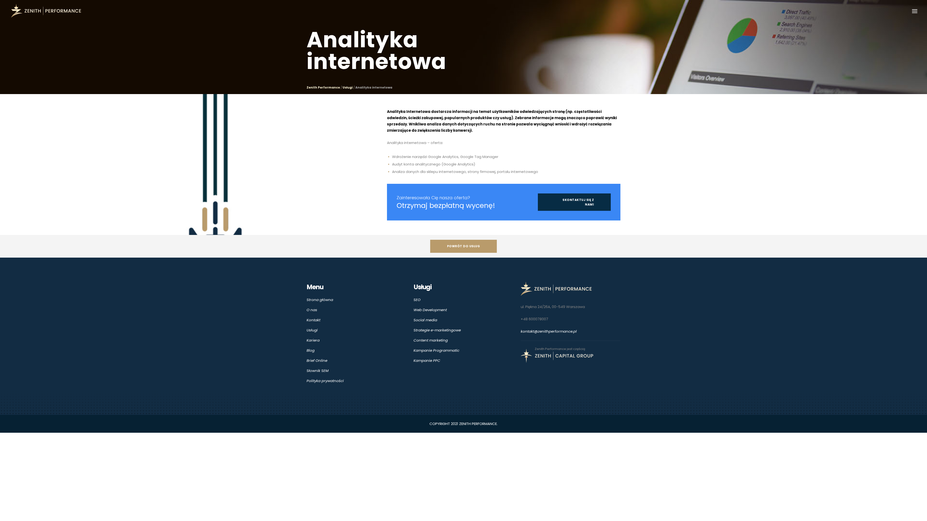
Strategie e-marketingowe (437, 330)
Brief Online (317, 360)
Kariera (313, 340)
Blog (311, 350)
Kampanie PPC (427, 360)
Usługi (348, 87)
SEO (417, 299)
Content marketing (431, 340)
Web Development (430, 309)
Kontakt (313, 319)
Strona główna (320, 299)
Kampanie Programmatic (436, 350)
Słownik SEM (318, 370)
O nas (312, 309)
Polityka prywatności (325, 380)
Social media (425, 319)
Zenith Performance (323, 87)
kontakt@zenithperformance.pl (549, 331)
